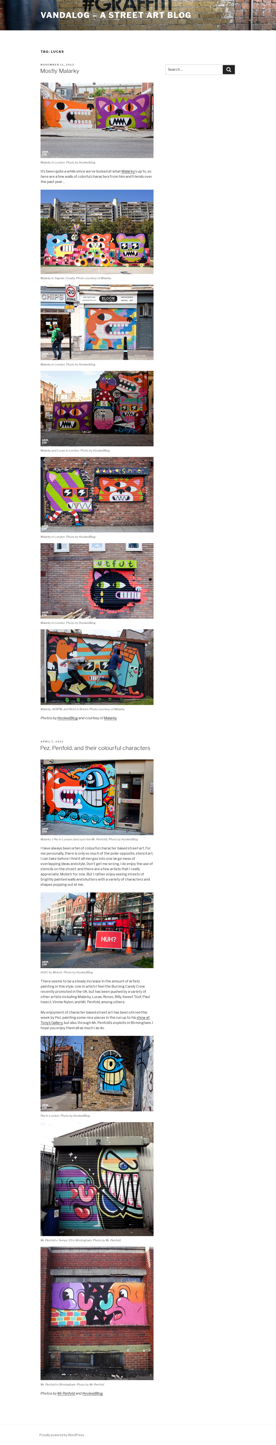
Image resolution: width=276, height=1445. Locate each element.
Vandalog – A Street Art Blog (116, 15)
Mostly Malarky (59, 70)
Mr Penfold (66, 1393)
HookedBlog (67, 718)
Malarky (128, 171)
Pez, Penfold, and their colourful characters (95, 748)
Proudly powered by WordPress (61, 1435)
